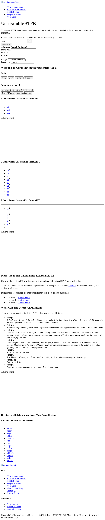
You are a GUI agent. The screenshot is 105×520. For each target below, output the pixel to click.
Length (4, 59)
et (7, 218)
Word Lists (11, 17)
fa (7, 221)
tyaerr (9, 431)
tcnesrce (10, 438)
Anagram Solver (14, 14)
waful (9, 458)
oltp (8, 441)
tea (8, 195)
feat (8, 110)
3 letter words (24, 300)
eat (8, 176)
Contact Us (11, 491)
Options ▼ (6, 44)
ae (7, 208)
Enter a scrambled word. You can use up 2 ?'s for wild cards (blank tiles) (32, 37)
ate (8, 173)
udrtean (10, 460)
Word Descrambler (15, 7)
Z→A (11, 78)
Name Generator (14, 509)
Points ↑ (19, 78)
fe (7, 224)
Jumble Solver (13, 12)
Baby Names (12, 504)
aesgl (9, 446)
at (7, 212)
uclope (9, 450)
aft (8, 170)
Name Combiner (14, 506)
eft (8, 179)
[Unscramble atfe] (9, 465)
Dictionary (5, 62)
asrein (9, 436)
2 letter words (24, 302)
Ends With (5, 55)
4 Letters (6, 90)
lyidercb (10, 453)
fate (8, 107)
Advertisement (7, 118)
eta (8, 182)
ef (7, 215)
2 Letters (29, 90)
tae (8, 192)
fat (8, 185)
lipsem (9, 428)
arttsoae (10, 455)
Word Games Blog (15, 488)
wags (9, 433)
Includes (4, 52)
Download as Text (24, 93)
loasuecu (10, 443)
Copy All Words (8, 93)
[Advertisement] (52, 138)
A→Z (4, 78)
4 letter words (24, 297)
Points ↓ (28, 78)
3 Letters (17, 90)
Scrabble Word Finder (16, 9)
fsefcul (9, 448)
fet (8, 189)
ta (7, 227)
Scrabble (72, 285)
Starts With (6, 50)
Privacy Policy (13, 493)
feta (8, 113)
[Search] (29, 41)
